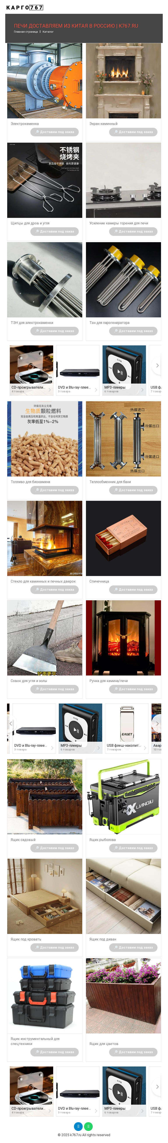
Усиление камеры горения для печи (118, 223)
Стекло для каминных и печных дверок (43, 581)
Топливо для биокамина (30, 482)
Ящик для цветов (103, 1044)
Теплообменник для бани (110, 482)
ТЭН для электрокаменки (32, 323)
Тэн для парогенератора (109, 323)
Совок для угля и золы (29, 681)
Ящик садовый (23, 840)
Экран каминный (103, 124)
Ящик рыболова (102, 840)
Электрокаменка (25, 124)
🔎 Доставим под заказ (54, 132)
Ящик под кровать (26, 939)
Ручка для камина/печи (108, 681)
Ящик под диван (102, 939)
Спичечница (99, 581)
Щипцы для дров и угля (30, 223)
